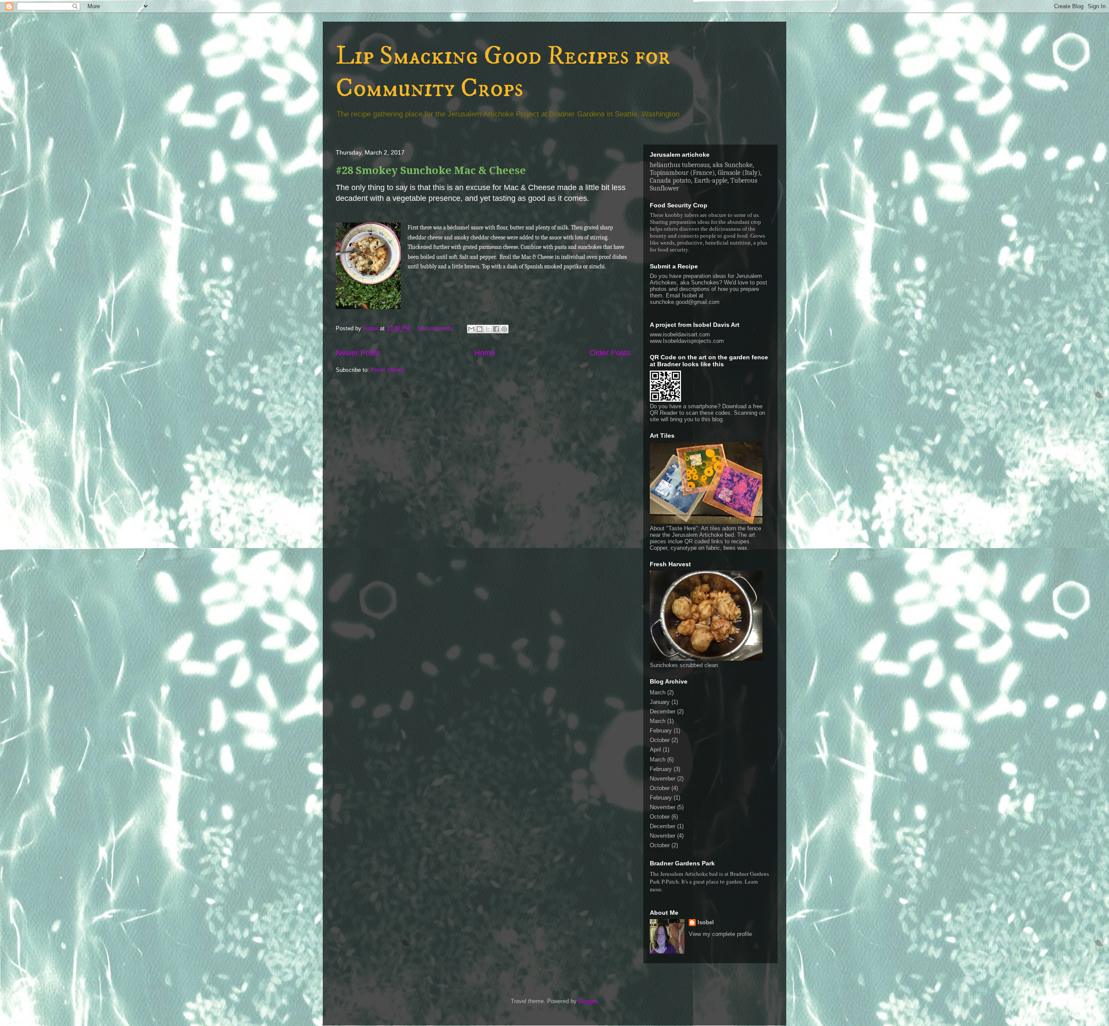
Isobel (705, 922)
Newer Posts (358, 352)
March (657, 692)
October (660, 740)
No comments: (437, 328)
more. (656, 889)
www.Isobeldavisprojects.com (687, 341)
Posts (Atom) (387, 370)
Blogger (587, 1001)
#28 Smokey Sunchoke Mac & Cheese (431, 171)
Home (484, 352)
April (655, 749)
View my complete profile (720, 934)
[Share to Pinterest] (504, 329)
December (662, 711)
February (661, 730)
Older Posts (610, 352)
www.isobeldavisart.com (680, 334)
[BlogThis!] (479, 329)
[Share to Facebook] (496, 329)
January (660, 702)
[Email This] (471, 329)
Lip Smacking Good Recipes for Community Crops (503, 72)
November (662, 778)
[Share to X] (487, 329)
